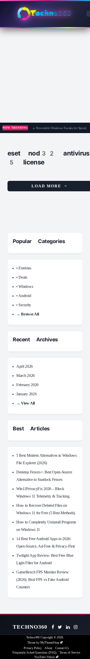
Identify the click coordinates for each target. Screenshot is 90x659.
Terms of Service (70, 652)
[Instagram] (76, 627)
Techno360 (30, 627)
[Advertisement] (45, 75)
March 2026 (25, 375)
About (48, 648)
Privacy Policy (33, 648)
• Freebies (23, 268)
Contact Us (62, 648)
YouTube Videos (44, 657)
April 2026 (24, 366)
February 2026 (27, 385)
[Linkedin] (68, 627)
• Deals (21, 277)
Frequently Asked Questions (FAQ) (34, 652)
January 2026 (26, 394)
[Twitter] (60, 627)
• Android (23, 296)
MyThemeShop (49, 642)
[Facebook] (53, 627)
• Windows (24, 286)
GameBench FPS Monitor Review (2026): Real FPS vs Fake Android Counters (42, 579)
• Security (23, 305)
